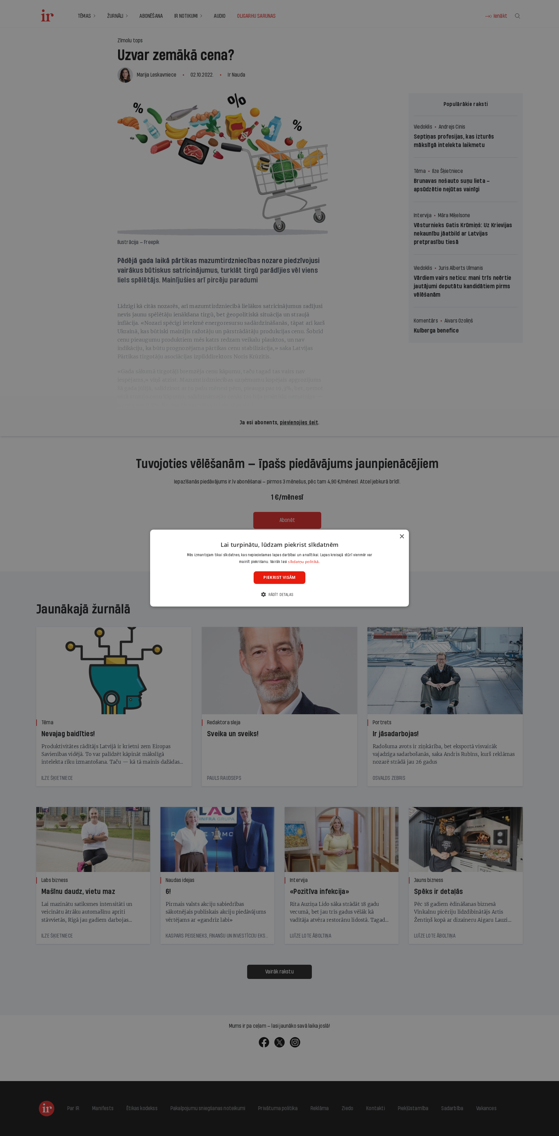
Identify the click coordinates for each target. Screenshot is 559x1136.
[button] (279, 594)
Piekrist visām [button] (279, 577)
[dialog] (279, 567)
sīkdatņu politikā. (304, 561)
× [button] (401, 536)
